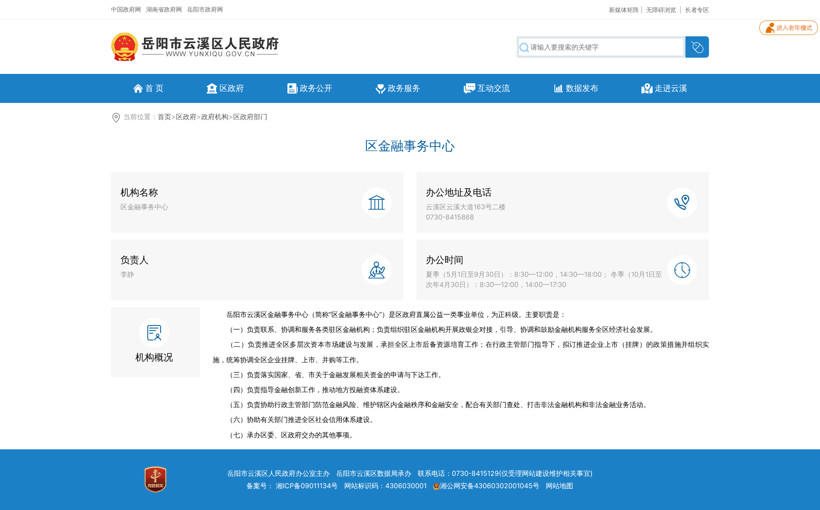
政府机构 (214, 116)
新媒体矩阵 (624, 9)
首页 (164, 116)
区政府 (186, 116)
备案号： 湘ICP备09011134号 (292, 485)
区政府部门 (250, 116)
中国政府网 (126, 9)
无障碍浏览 (661, 9)
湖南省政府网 (164, 9)
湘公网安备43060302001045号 (489, 485)
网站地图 (559, 485)
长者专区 (697, 9)
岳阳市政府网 (205, 9)
